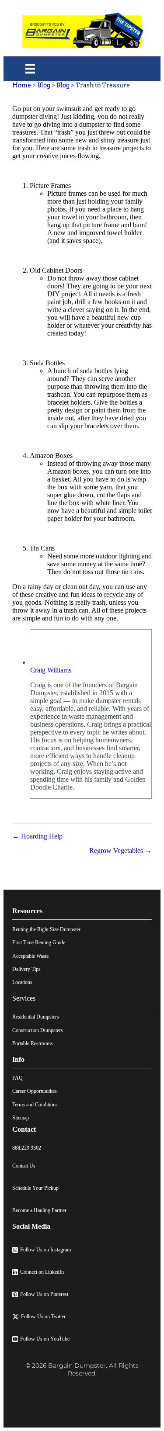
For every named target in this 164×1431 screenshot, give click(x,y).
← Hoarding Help (37, 836)
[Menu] (30, 69)
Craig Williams (50, 670)
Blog (43, 85)
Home (21, 85)
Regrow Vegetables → (120, 850)
